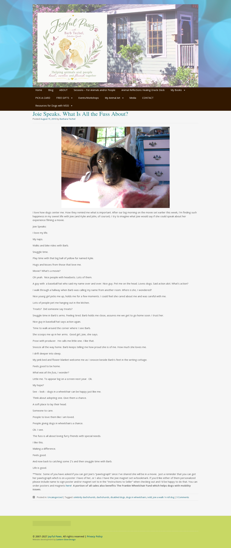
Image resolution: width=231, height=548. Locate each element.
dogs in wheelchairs (136, 497)
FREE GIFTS (62, 97)
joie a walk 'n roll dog (163, 497)
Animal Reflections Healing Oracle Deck (143, 90)
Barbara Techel (67, 118)
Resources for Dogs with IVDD (52, 105)
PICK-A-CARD (42, 97)
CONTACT (148, 97)
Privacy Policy (95, 536)
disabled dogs (117, 497)
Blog (50, 90)
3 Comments (182, 497)
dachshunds (103, 497)
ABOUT (63, 90)
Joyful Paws (55, 536)
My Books (176, 90)
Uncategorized (55, 497)
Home (38, 90)
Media (132, 97)
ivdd (149, 497)
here (68, 485)
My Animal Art (112, 97)
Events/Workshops (88, 97)
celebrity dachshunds (84, 497)
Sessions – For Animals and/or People (94, 90)
